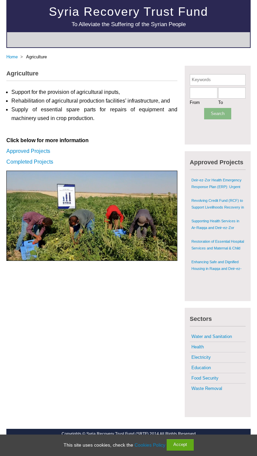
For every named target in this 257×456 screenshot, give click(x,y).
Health (197, 346)
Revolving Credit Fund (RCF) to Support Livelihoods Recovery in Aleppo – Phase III (217, 207)
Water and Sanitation (211, 336)
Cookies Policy (150, 445)
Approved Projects (28, 151)
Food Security (205, 378)
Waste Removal (206, 388)
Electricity (201, 357)
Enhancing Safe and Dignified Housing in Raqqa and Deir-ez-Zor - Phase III (216, 268)
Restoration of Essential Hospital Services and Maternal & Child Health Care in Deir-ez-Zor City (217, 248)
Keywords (201, 79)
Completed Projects (29, 162)
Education (201, 367)
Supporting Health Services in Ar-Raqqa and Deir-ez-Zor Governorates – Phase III (215, 227)
